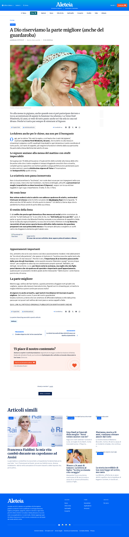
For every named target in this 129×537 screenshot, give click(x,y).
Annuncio (86, 508)
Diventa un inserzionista (71, 531)
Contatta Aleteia (84, 531)
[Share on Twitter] (72, 127)
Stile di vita (60, 13)
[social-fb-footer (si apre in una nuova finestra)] (63, 525)
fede (99, 418)
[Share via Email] (76, 127)
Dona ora (121, 5)
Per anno (106, 503)
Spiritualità (70, 13)
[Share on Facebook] (66, 127)
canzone (100, 453)
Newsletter (87, 503)
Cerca (26, 5)
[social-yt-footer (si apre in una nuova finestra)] (59, 525)
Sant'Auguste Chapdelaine (71, 8)
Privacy (92, 531)
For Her (12, 20)
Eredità (89, 13)
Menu (24, 13)
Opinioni (43, 13)
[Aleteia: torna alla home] (64, 4)
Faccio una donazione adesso (23, 362)
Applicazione (87, 506)
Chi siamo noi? (49, 531)
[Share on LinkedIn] (69, 127)
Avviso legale (58, 531)
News (51, 13)
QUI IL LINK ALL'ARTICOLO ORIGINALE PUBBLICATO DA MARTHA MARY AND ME (41, 304)
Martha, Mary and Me (33, 40)
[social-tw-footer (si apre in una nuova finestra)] (66, 525)
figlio (69, 451)
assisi (11, 418)
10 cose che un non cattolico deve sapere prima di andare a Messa (52, 238)
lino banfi (71, 418)
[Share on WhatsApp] (79, 127)
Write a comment (45, 394)
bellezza (13, 321)
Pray (32, 13)
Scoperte (80, 13)
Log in (51, 386)
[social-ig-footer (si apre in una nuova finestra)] (70, 525)
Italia (96, 13)
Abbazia (103, 13)
